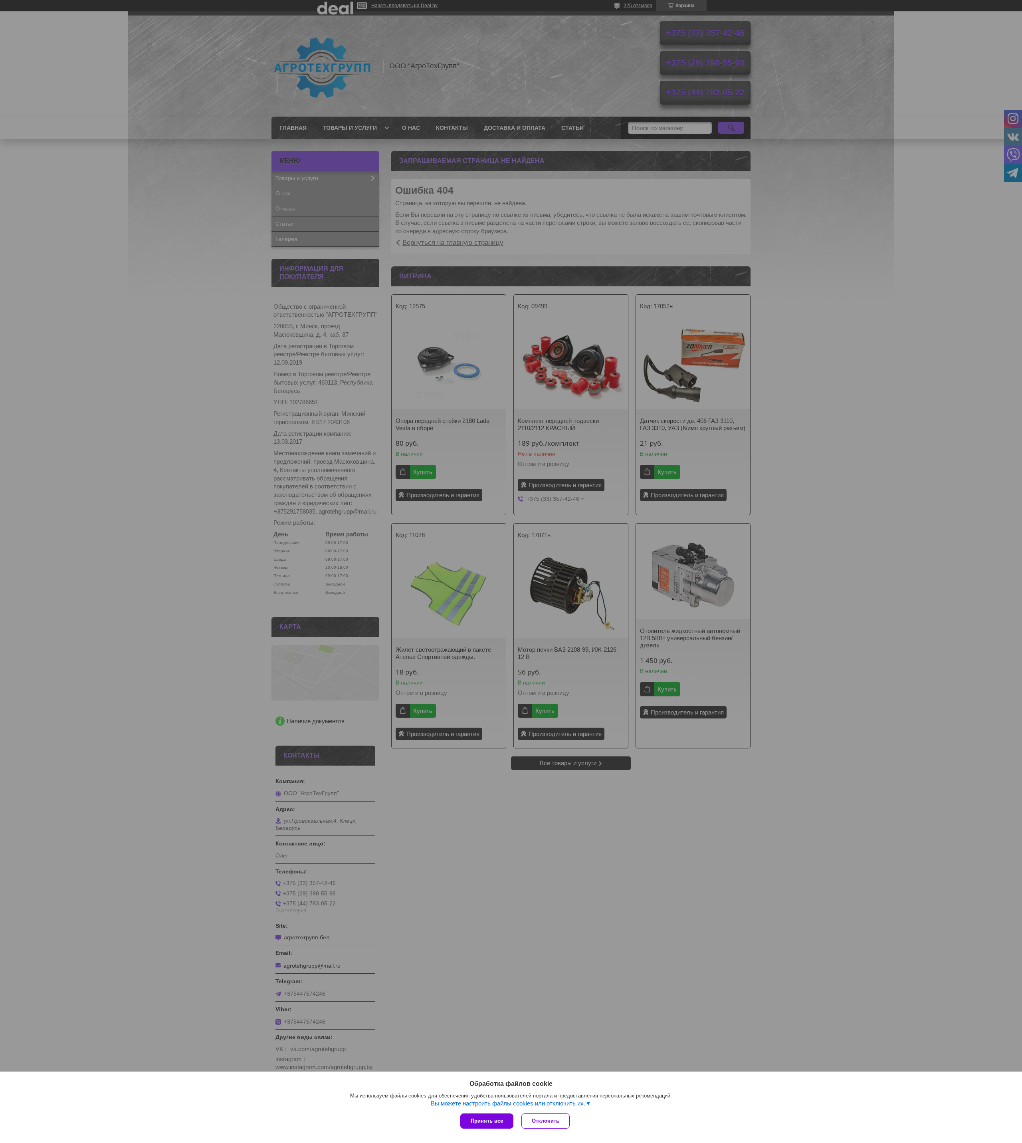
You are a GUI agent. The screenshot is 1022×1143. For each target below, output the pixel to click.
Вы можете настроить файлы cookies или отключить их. (508, 1103)
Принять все (487, 1121)
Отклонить (545, 1121)
